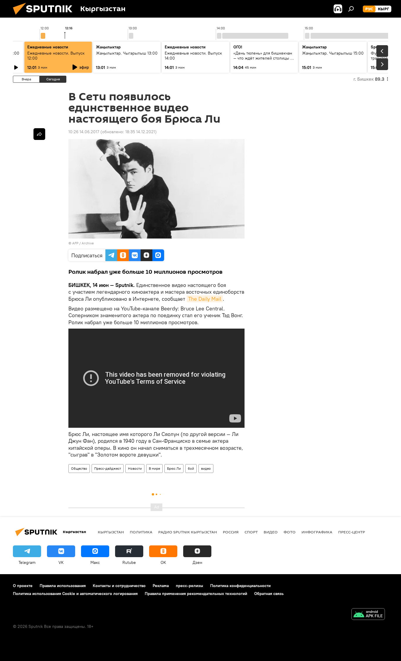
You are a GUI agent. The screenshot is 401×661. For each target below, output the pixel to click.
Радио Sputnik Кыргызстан (187, 532)
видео (206, 468)
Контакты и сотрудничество (119, 585)
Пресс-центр (351, 532)
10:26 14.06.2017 (83, 131)
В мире (154, 468)
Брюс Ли (174, 468)
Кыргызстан (111, 532)
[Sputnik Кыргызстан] (45, 16)
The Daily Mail (204, 298)
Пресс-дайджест (107, 468)
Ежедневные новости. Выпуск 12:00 (56, 55)
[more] (39, 134)
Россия (231, 532)
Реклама (161, 585)
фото (290, 532)
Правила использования (63, 585)
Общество (79, 468)
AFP (75, 243)
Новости (135, 468)
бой (191, 468)
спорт (251, 532)
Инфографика (316, 532)
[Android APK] (368, 614)
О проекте (23, 585)
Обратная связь (269, 593)
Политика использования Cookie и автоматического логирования (75, 593)
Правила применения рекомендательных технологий (196, 593)
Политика (141, 532)
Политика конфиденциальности (240, 585)
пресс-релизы (189, 585)
